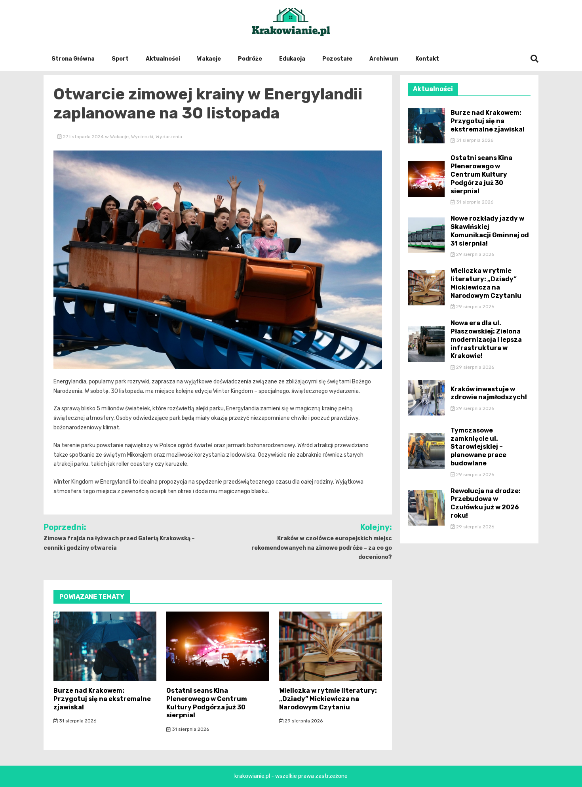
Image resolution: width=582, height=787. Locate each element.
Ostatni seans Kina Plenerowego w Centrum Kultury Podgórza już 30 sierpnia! (206, 703)
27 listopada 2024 (83, 136)
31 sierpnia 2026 (77, 721)
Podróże (250, 58)
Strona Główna (73, 58)
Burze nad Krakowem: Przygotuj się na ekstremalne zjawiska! (102, 699)
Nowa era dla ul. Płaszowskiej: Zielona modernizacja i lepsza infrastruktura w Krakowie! (486, 339)
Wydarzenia (169, 136)
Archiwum (383, 58)
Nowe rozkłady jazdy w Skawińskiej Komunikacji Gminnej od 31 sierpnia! (490, 231)
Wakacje (209, 58)
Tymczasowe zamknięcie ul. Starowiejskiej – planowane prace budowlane (478, 447)
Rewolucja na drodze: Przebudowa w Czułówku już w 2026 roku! (486, 503)
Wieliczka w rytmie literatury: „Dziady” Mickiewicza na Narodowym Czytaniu (328, 699)
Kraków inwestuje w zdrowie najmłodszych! (489, 393)
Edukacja (292, 58)
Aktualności (163, 58)
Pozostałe (337, 58)
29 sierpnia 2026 (303, 721)
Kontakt (427, 58)
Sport (120, 58)
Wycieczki (142, 136)
